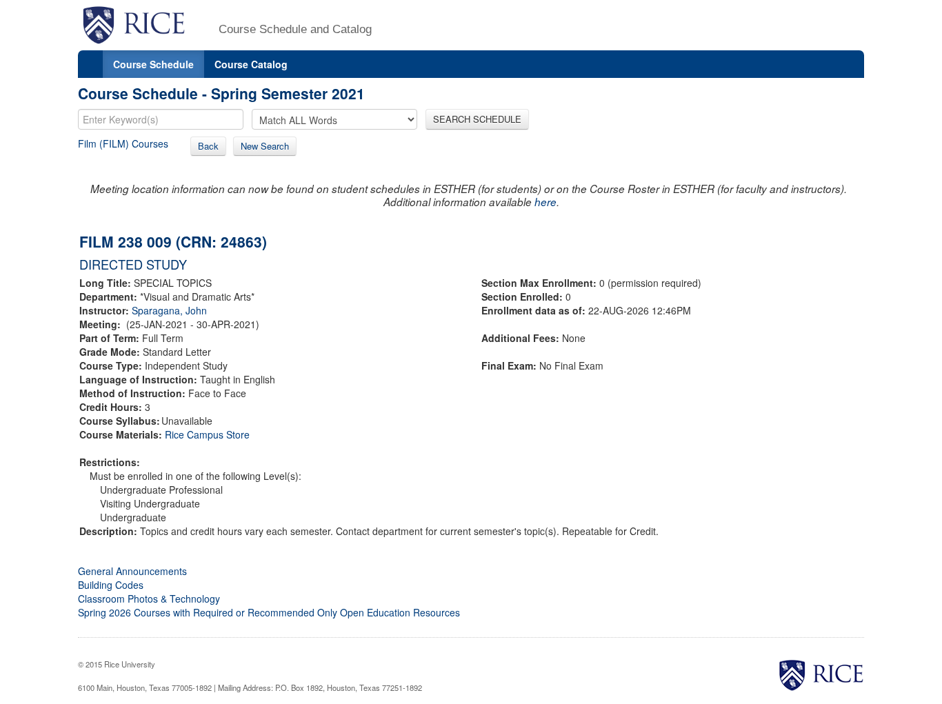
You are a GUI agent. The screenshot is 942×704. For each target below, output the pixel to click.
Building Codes (110, 585)
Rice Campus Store (207, 434)
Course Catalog (251, 64)
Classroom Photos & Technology (149, 598)
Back (208, 145)
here (545, 201)
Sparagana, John (169, 310)
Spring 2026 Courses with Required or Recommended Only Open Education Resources (269, 612)
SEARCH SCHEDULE (477, 118)
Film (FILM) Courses (123, 143)
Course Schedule (153, 64)
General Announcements (132, 571)
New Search (265, 145)
